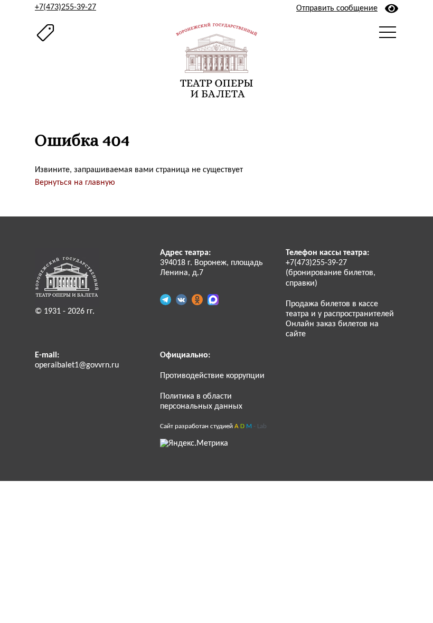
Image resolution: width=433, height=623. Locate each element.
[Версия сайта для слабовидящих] (391, 8)
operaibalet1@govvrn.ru (77, 365)
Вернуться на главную (75, 182)
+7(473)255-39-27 (65, 7)
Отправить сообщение (337, 8)
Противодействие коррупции (212, 376)
